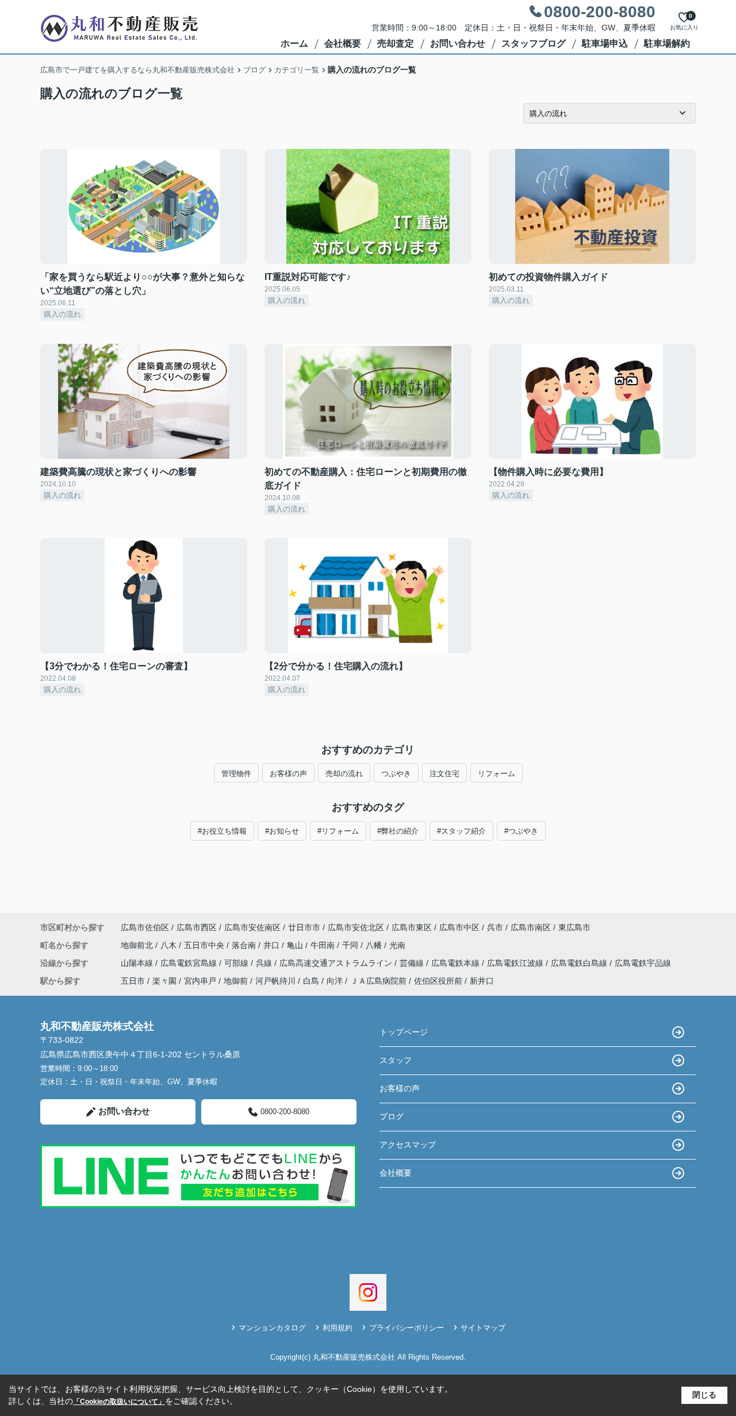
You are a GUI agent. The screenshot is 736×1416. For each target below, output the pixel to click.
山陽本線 (138, 963)
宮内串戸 (200, 980)
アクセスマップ (407, 1144)
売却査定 (395, 43)
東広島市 (574, 927)
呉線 (265, 963)
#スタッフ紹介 (461, 831)
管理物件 (236, 773)
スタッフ (395, 1060)
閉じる (704, 1394)
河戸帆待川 (275, 980)
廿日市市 (304, 927)
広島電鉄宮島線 (189, 963)
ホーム (294, 43)
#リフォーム (338, 831)
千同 (351, 945)
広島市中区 (459, 927)
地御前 (236, 980)
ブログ (391, 1116)
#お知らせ (282, 831)
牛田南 (323, 945)
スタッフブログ (533, 43)
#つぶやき (521, 831)
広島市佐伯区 (145, 927)
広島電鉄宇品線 (643, 963)
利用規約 (337, 1327)
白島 (311, 980)
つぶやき (396, 773)
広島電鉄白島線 (580, 963)
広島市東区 (412, 927)
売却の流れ (344, 773)
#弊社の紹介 (398, 831)
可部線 (237, 963)
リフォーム (496, 773)
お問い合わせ (457, 43)
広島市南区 (531, 927)
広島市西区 (197, 927)
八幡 (375, 945)
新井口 (482, 980)
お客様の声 (288, 773)
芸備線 (413, 963)
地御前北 (138, 945)
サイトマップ (483, 1327)
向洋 (335, 980)
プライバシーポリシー (406, 1327)
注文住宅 (444, 773)
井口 (272, 945)
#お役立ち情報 (222, 831)
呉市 (495, 927)
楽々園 (164, 980)
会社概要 (342, 43)
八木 (169, 945)
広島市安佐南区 (252, 927)
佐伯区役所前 (438, 980)
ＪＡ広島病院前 (378, 980)
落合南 (245, 945)
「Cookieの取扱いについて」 (119, 1402)
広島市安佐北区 (356, 927)
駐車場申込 (605, 43)
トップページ (403, 1032)
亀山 (296, 945)
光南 (397, 945)
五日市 (133, 980)
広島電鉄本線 (456, 963)
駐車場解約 (667, 43)
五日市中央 (205, 945)
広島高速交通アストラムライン (336, 963)
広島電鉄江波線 (516, 963)
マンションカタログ (272, 1327)
